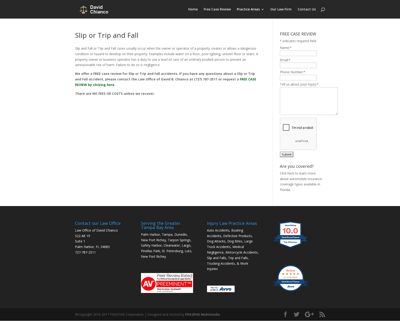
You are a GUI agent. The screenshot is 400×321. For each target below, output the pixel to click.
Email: (285, 60)
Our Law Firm (281, 9)
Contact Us (307, 9)
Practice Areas (248, 9)
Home (193, 9)
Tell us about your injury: (299, 84)
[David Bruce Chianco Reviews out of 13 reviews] (291, 291)
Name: (286, 47)
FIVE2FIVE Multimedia (202, 314)
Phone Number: (292, 72)
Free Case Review (217, 9)
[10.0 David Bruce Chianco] (291, 247)
